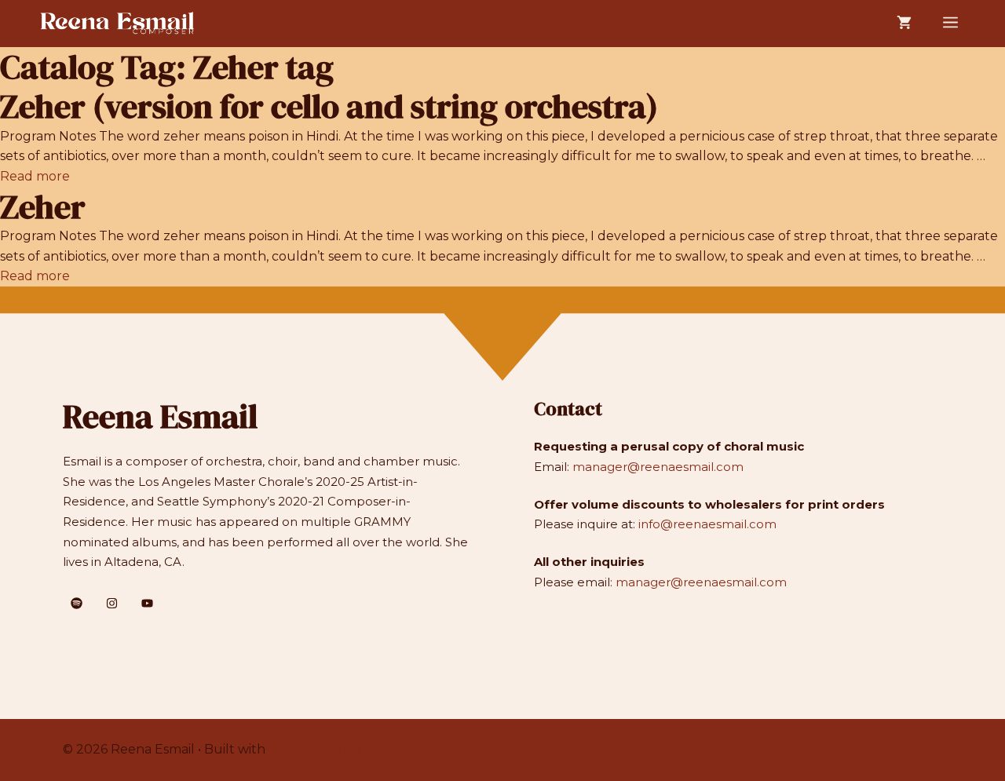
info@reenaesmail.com (707, 523)
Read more (35, 176)
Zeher (43, 206)
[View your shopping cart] (904, 23)
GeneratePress (315, 749)
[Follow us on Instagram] (112, 603)
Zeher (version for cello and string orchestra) (329, 106)
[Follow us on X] (76, 603)
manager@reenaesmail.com (658, 466)
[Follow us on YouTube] (147, 603)
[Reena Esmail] (117, 23)
